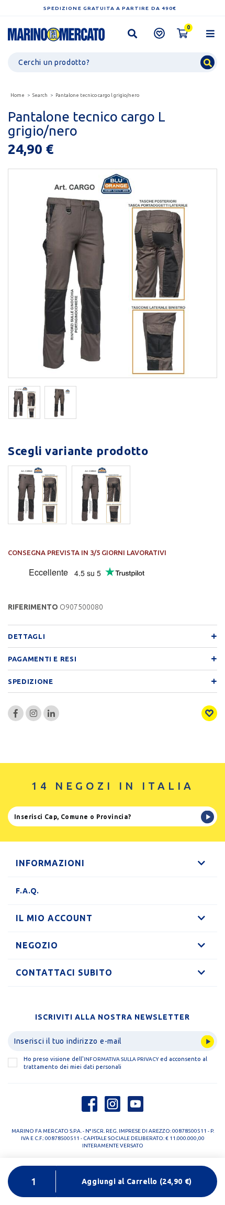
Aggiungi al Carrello (137, 1181)
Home (17, 95)
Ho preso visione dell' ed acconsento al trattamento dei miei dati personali (115, 1063)
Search (40, 95)
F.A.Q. (27, 891)
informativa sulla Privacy (121, 1059)
